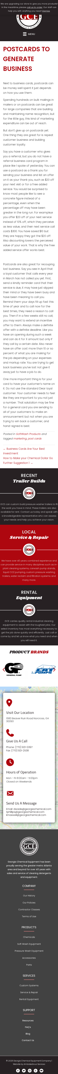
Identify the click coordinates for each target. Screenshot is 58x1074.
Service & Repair (29, 992)
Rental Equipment (29, 999)
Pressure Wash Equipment (29, 950)
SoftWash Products (28, 434)
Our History (29, 895)
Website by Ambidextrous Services (29, 1064)
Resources (28, 1020)
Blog (28, 1033)
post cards (34, 438)
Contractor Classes (29, 909)
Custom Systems (29, 985)
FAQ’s (28, 1027)
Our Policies (29, 902)
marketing (19, 438)
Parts (29, 964)
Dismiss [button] (46, 10)
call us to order (34, 7)
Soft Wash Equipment (29, 944)
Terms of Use (29, 916)
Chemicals (29, 937)
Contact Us (28, 1040)
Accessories (29, 957)
